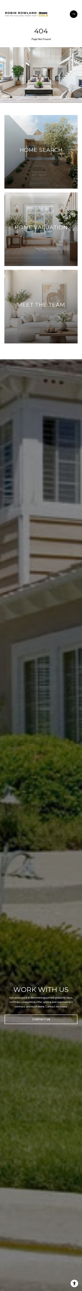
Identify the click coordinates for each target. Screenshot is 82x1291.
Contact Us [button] (41, 1019)
